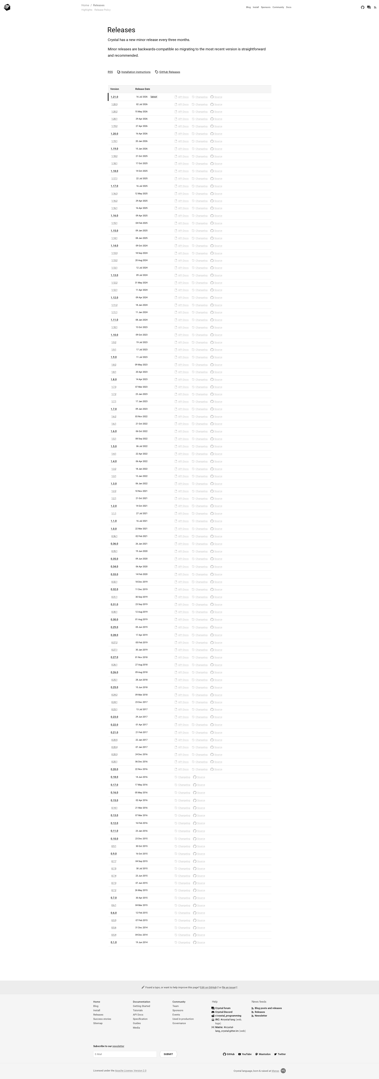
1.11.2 (114, 305)
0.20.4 (114, 747)
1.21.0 (114, 96)
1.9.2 (113, 342)
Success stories (102, 1018)
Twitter (282, 1054)
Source (218, 96)
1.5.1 (113, 438)
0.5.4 (113, 935)
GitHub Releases (169, 72)
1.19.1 (114, 141)
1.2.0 (114, 505)
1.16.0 (114, 215)
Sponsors (265, 7)
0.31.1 (114, 597)
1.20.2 (114, 111)
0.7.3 (113, 883)
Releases (99, 5)
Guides (137, 1023)
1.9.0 (114, 357)
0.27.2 (114, 642)
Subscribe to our (108, 1046)
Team (175, 1006)
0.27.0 (114, 657)
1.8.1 (113, 372)
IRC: (225, 1019)
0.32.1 (114, 581)
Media (136, 1027)
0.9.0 (114, 853)
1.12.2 (114, 282)
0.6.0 (114, 912)
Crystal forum (223, 1008)
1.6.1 (113, 423)
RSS (110, 72)
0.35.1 (114, 551)
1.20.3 (114, 104)
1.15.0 (114, 230)
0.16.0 (114, 792)
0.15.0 (114, 800)
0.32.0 (114, 589)
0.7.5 (113, 868)
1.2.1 (113, 498)
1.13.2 (114, 260)
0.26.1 (114, 664)
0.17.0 (114, 784)
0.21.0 (114, 732)
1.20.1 (114, 119)
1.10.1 (114, 327)
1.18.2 (114, 156)
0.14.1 (114, 808)
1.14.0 (114, 245)
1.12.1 (114, 290)
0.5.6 (113, 927)
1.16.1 (114, 208)
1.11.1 (114, 312)
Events (176, 1014)
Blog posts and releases (268, 1008)
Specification (140, 1018)
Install (256, 7)
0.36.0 (114, 543)
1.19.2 (114, 126)
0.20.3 (114, 754)
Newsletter (261, 1015)
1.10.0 (114, 334)
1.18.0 (114, 170)
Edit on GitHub (208, 987)
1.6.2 (113, 416)
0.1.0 (114, 942)
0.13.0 (114, 815)
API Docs (183, 96)
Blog (248, 7)
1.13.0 (114, 275)
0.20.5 (114, 740)
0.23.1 (114, 709)
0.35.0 (114, 558)
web (239, 1019)
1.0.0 (114, 528)
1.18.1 (114, 163)
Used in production (183, 1018)
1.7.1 (113, 401)
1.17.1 (114, 178)
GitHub (231, 1054)
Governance (179, 1023)
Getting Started (141, 1006)
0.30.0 (114, 619)
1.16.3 (114, 193)
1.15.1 (114, 223)
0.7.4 (113, 875)
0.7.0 (114, 897)
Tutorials (138, 1010)
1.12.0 (114, 297)
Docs (288, 7)
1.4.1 (113, 453)
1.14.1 (114, 238)
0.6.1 (113, 905)
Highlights (86, 9)
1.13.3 (114, 253)
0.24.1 (114, 702)
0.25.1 (114, 679)
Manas (275, 1070)
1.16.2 (114, 201)
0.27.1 (114, 649)
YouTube (247, 1054)
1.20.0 (114, 133)
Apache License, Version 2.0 (130, 1070)
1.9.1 (113, 349)
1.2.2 (113, 491)
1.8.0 (114, 379)
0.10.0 (114, 838)
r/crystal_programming (228, 1015)
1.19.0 (114, 148)
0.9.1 (113, 846)
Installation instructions (136, 72)
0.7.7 (113, 861)
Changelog (201, 96)
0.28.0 (114, 634)
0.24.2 (114, 694)
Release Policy (102, 9)
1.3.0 (114, 483)
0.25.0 (114, 687)
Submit (168, 1054)
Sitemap (98, 1023)
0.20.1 (114, 761)
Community (278, 7)
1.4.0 (114, 461)
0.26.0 (114, 672)
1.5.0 (114, 446)
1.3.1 (113, 476)
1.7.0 (114, 408)
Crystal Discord (223, 1011)
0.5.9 (113, 920)
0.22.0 (114, 724)
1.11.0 (114, 319)
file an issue (228, 987)
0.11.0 (114, 830)
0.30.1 (114, 612)
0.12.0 (114, 823)
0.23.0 (114, 716)
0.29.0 (114, 627)
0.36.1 (114, 536)
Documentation (141, 1001)
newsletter (118, 1046)
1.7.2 (113, 394)
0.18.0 (114, 776)
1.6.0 (114, 431)
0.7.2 (113, 890)
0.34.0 (114, 566)
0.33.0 (114, 574)
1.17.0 (114, 185)
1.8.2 (113, 364)
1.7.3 (113, 387)
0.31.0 (114, 604)
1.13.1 (114, 267)
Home (85, 5)
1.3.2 (113, 469)
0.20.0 (114, 769)
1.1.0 (114, 520)
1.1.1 (113, 513)
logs (217, 1023)
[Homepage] (7, 7)
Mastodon (264, 1054)
